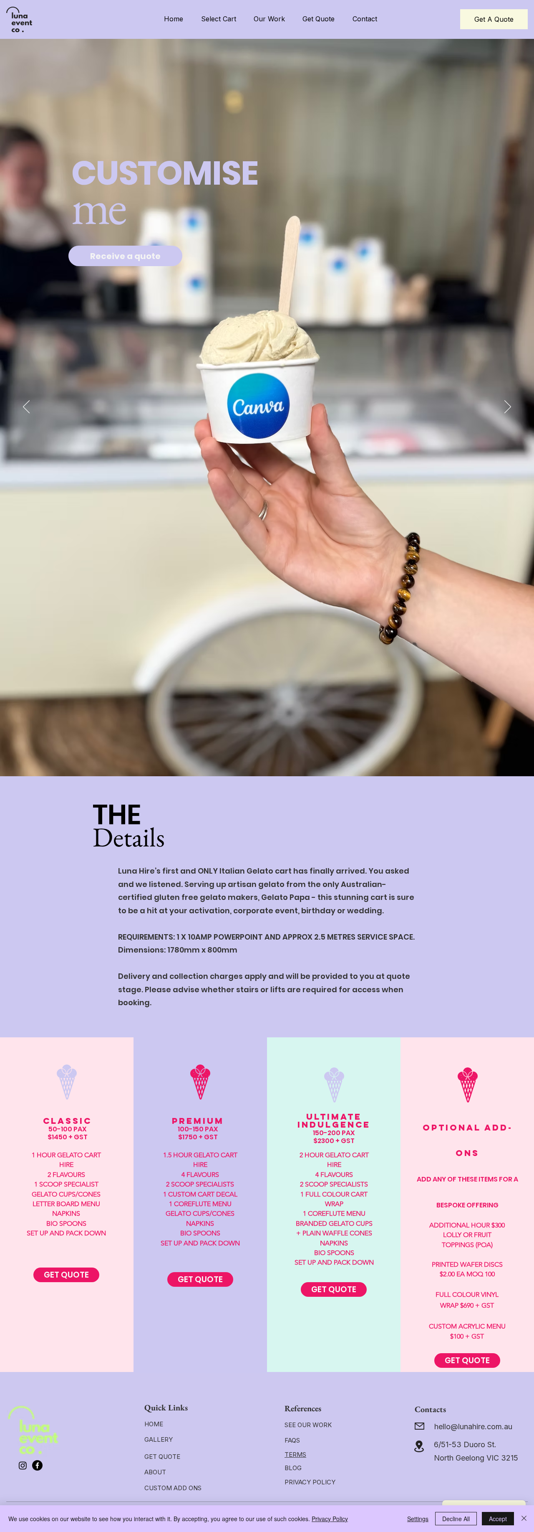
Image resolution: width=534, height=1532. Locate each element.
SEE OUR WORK (308, 1425)
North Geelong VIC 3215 (476, 1457)
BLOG (293, 1468)
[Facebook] (37, 1465)
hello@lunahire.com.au (473, 1426)
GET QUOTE (162, 1457)
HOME (153, 1424)
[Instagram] (23, 1465)
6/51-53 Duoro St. (465, 1444)
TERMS (295, 1454)
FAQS (292, 1440)
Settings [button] (417, 1518)
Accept (498, 1518)
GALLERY (158, 1439)
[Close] (524, 1518)
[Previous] (26, 407)
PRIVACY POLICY (310, 1482)
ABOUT (155, 1472)
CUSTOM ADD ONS (173, 1488)
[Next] (507, 407)
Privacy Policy (330, 1518)
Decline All (456, 1518)
